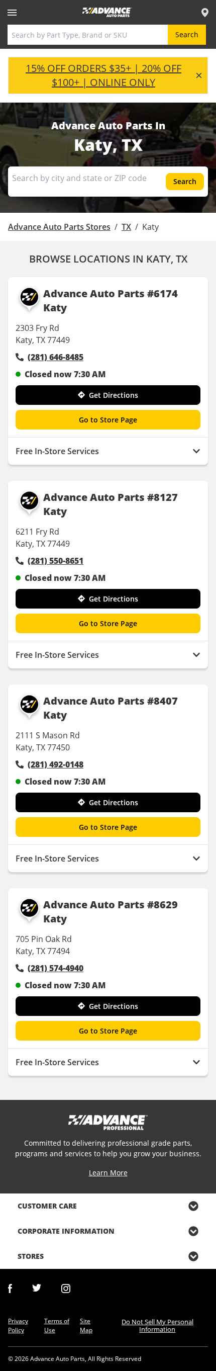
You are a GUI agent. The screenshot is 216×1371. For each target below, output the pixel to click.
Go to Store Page (108, 419)
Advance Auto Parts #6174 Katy (110, 300)
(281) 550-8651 (55, 560)
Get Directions (113, 395)
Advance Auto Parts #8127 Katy (110, 504)
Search (186, 34)
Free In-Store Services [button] (57, 451)
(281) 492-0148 (55, 764)
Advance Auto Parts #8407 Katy (110, 708)
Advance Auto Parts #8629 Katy (110, 911)
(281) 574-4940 (55, 968)
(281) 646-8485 (55, 357)
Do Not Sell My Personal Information (157, 1325)
